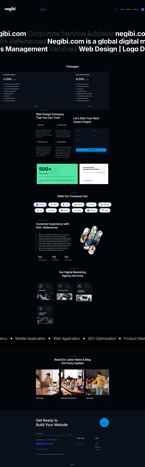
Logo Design (90, 398)
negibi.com (46, 439)
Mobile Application (63, 290)
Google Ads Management (81, 291)
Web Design (42, 290)
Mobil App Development (68, 398)
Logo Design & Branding (43, 313)
